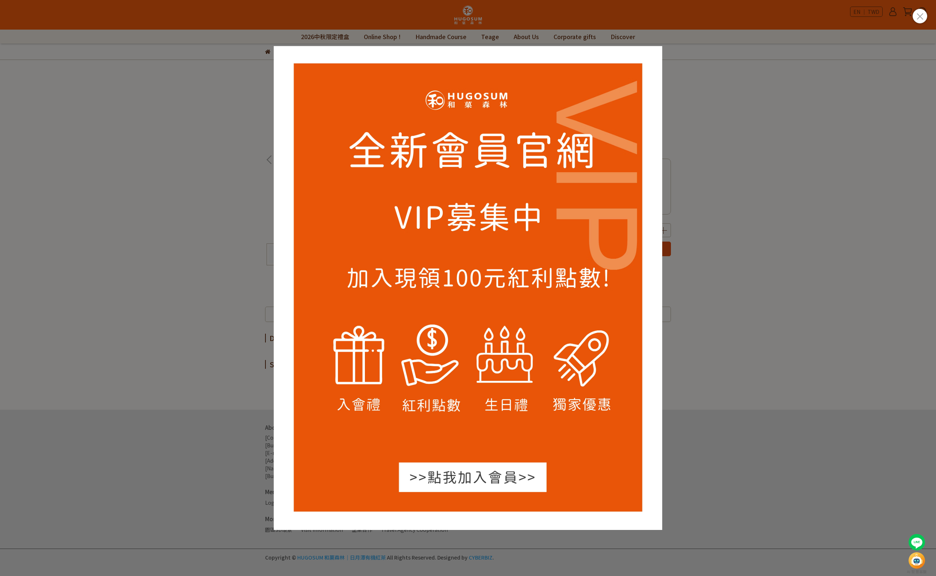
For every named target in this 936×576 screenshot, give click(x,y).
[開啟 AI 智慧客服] (917, 560)
